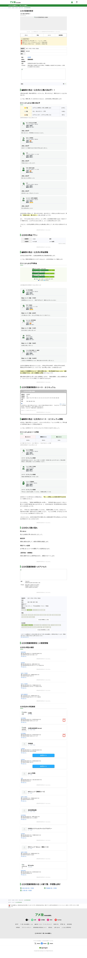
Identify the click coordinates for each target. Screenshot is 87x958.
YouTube (59, 919)
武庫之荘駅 (21, 7)
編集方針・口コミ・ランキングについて (43, 924)
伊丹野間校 (23, 815)
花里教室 (23, 759)
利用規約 (18, 927)
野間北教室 (23, 652)
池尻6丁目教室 (24, 796)
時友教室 (23, 662)
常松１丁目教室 (24, 683)
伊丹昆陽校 (23, 718)
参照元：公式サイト (63, 404)
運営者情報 (69, 924)
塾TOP (9, 7)
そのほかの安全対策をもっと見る (43, 629)
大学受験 (43, 919)
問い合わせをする (25, 637)
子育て (51, 919)
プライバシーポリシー (26, 927)
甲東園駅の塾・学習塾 (51, 888)
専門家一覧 (62, 924)
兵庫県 (13, 7)
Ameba (38, 943)
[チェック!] (64, 720)
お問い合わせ (57, 927)
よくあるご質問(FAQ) (66, 927)
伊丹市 (16, 7)
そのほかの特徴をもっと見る (43, 619)
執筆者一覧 (56, 924)
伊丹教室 (23, 833)
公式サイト (43, 755)
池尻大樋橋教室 (24, 694)
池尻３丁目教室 (24, 673)
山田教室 (23, 748)
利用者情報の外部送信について (39, 927)
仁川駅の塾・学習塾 (27, 890)
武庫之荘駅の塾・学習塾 (28, 888)
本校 (22, 778)
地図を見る (24, 656)
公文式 (29, 57)
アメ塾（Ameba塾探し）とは (26, 924)
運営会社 (50, 927)
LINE (35, 919)
